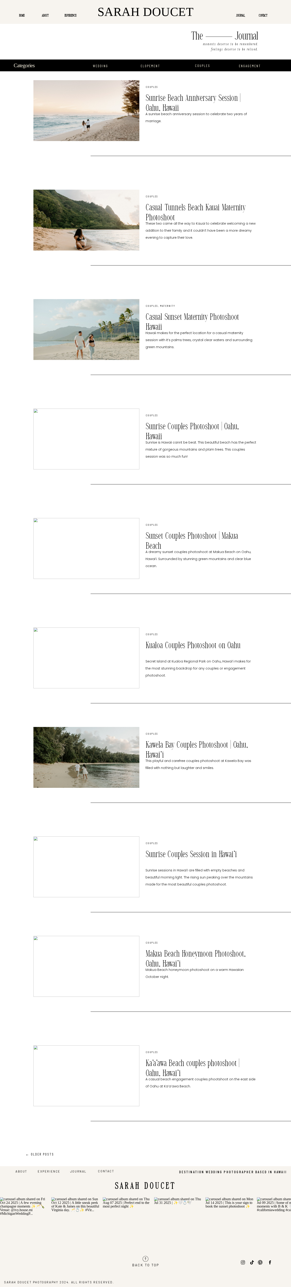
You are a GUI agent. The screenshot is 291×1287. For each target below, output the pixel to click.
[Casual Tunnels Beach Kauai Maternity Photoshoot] (86, 220)
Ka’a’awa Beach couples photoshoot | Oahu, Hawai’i (193, 1068)
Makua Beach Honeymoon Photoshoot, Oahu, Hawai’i (196, 959)
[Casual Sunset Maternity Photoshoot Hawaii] (86, 329)
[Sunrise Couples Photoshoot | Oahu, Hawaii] (86, 439)
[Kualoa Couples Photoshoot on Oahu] (86, 657)
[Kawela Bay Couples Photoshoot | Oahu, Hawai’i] (86, 757)
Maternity (167, 305)
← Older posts (39, 1154)
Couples (152, 86)
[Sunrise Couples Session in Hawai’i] (86, 866)
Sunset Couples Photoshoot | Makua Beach (192, 541)
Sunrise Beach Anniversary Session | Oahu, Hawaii (193, 103)
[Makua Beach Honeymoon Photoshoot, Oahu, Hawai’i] (86, 966)
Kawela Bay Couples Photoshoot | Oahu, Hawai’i (197, 750)
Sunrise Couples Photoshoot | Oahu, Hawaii (192, 431)
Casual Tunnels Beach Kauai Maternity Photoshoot (196, 212)
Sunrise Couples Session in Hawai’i (191, 854)
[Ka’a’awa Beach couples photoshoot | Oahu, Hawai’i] (86, 1075)
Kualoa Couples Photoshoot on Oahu (193, 645)
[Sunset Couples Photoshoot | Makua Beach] (86, 548)
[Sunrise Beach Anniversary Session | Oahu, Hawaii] (86, 110)
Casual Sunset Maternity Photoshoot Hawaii (192, 322)
